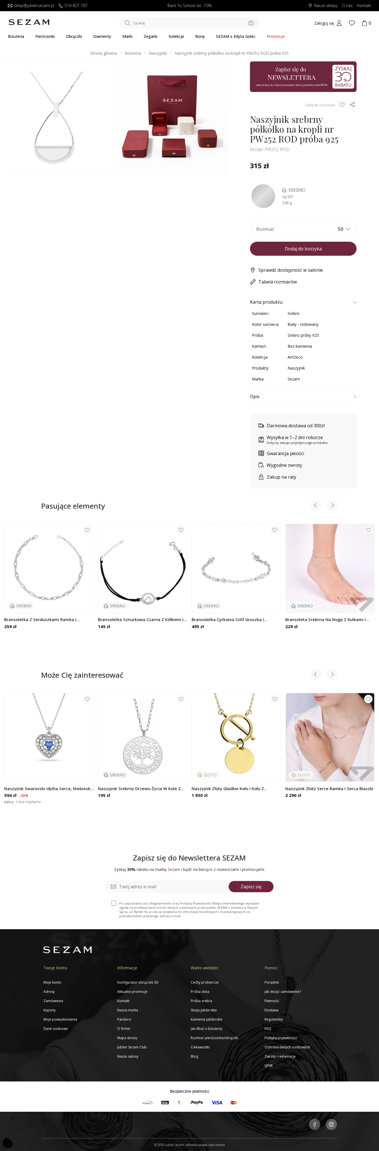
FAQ (268, 1028)
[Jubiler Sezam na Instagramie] (331, 1125)
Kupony (49, 1010)
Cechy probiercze (205, 982)
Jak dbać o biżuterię (206, 1028)
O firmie (123, 1028)
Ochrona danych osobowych (287, 1047)
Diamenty (102, 36)
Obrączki (74, 36)
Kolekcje (176, 36)
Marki (127, 36)
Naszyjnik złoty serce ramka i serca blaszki (329, 788)
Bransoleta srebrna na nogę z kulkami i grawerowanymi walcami (325, 619)
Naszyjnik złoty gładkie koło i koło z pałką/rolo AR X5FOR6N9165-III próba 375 (234, 788)
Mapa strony (127, 1037)
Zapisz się (251, 887)
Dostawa (272, 1010)
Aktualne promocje (132, 991)
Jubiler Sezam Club (132, 1047)
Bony (200, 36)
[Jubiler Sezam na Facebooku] (314, 1125)
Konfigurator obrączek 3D (138, 982)
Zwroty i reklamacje (280, 1056)
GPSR (269, 1065)
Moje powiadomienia (60, 1019)
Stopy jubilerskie (204, 1010)
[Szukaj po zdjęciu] (251, 23)
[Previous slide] (315, 506)
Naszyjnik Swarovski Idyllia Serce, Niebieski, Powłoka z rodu (48, 788)
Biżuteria (16, 36)
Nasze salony (127, 1056)
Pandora (124, 1019)
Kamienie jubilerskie (206, 1019)
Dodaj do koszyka (303, 249)
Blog (194, 1056)
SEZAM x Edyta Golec (236, 36)
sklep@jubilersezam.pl (34, 5)
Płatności (272, 1000)
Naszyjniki (158, 53)
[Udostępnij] (352, 104)
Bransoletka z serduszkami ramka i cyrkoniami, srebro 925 (40, 619)
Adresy (49, 991)
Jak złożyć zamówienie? (283, 991)
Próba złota (200, 991)
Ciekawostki (200, 1047)
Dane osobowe (55, 1028)
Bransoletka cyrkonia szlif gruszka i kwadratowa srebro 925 (228, 619)
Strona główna (103, 53)
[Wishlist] (352, 23)
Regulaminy (274, 1019)
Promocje (276, 36)
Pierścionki (45, 36)
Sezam (294, 379)
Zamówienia (53, 1000)
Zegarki (150, 36)
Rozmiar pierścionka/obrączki (214, 1037)
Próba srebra (201, 1000)
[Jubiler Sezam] (29, 24)
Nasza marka (127, 1010)
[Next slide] (332, 506)
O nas (347, 5)
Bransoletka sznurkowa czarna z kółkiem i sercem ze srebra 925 (140, 619)
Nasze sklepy (325, 5)
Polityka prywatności (281, 1037)
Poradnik (272, 982)
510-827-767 (76, 5)
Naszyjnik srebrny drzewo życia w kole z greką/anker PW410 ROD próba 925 (139, 788)
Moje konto (52, 982)
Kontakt (364, 5)
